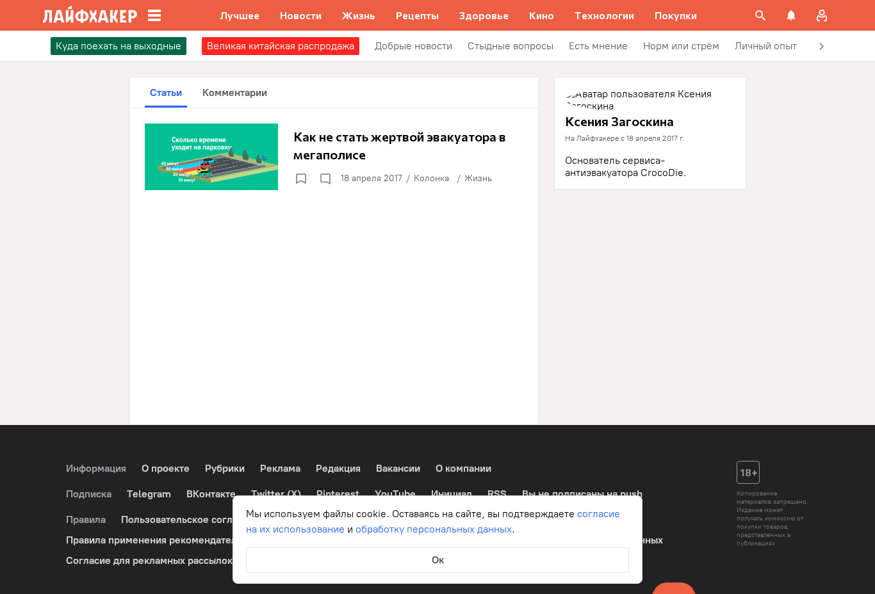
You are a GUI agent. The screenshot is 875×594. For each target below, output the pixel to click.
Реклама (280, 468)
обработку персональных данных (434, 529)
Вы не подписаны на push (582, 494)
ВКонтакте (211, 494)
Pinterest (337, 494)
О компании (463, 468)
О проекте (166, 468)
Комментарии (234, 92)
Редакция (338, 468)
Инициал (451, 494)
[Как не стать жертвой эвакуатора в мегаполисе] (333, 156)
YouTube (395, 494)
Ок (438, 560)
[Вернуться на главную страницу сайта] (90, 15)
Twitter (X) (276, 494)
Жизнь (478, 178)
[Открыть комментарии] (324, 178)
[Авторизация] (821, 15)
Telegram (149, 494)
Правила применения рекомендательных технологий (191, 540)
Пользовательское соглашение (194, 519)
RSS (497, 494)
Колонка (431, 178)
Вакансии (398, 468)
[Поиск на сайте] (760, 15)
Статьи (166, 92)
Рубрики (225, 468)
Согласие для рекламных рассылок (149, 560)
